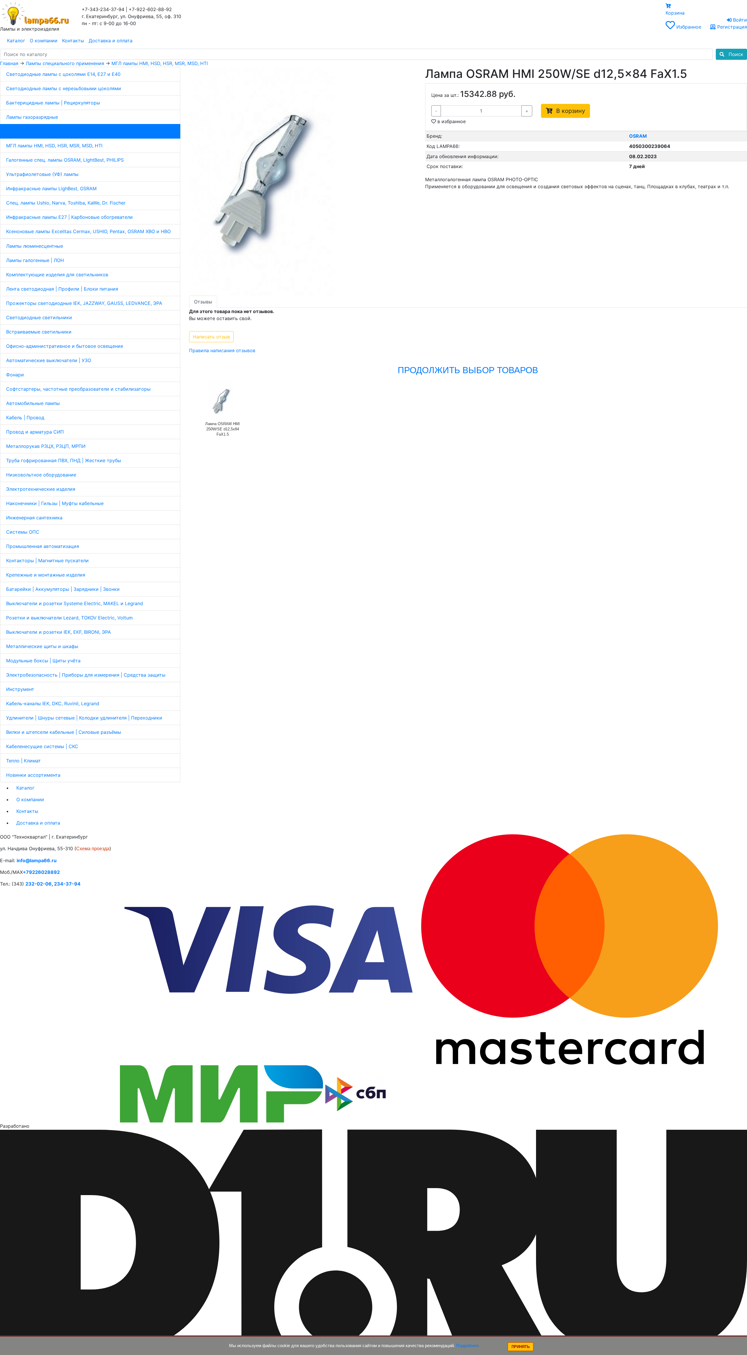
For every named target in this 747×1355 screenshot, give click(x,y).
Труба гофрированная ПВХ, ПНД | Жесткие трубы (63, 460)
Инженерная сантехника (34, 518)
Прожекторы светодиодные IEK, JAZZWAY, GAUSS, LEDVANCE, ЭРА (84, 303)
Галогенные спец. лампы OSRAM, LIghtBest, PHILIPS (65, 160)
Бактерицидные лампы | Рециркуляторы (53, 103)
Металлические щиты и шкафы (42, 646)
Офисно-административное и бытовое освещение (64, 346)
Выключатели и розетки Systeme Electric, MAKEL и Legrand (74, 603)
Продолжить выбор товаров (468, 370)
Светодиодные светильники (39, 317)
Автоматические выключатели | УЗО (48, 360)
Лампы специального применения (45, 131)
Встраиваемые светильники (38, 332)
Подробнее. (468, 1345)
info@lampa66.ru (37, 860)
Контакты (73, 40)
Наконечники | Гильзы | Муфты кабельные (55, 503)
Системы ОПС (22, 532)
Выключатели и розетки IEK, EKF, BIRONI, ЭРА (58, 632)
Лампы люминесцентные (34, 246)
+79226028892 (41, 872)
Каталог (16, 40)
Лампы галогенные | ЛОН (35, 260)
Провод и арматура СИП (35, 432)
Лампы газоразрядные (32, 117)
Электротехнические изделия (40, 489)
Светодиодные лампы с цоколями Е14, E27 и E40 (63, 74)
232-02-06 (38, 884)
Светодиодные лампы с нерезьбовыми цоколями (63, 88)
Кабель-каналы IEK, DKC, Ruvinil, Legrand (52, 703)
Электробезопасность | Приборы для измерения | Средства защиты (85, 675)
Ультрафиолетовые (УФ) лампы (42, 174)
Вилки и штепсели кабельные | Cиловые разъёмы (63, 732)
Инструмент (20, 689)
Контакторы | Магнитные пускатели (47, 560)
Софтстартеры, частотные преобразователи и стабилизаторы (78, 389)
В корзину (569, 110)
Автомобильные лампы (33, 403)
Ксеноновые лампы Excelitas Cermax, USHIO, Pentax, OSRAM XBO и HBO (88, 231)
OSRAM (638, 136)
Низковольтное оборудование (41, 475)
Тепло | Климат (23, 761)
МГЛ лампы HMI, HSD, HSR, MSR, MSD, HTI (54, 146)
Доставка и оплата (110, 40)
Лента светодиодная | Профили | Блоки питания (62, 289)
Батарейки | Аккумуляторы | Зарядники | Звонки (63, 589)
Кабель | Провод (25, 417)
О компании (43, 40)
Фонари (15, 375)
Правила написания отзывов (222, 350)
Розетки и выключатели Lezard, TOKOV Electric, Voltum (69, 618)
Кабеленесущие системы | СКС (42, 746)
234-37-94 (67, 884)
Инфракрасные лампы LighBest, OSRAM (51, 188)
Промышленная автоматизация (42, 546)
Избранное (688, 27)
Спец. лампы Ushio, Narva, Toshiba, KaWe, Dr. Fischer (65, 203)
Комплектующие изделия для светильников (57, 274)
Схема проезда (92, 848)
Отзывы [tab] (203, 302)
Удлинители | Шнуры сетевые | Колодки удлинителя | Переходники (84, 718)
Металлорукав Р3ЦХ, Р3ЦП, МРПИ (45, 446)
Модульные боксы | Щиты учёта (43, 660)
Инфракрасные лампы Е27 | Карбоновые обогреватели (69, 217)
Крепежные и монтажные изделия (45, 575)
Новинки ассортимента (33, 775)
